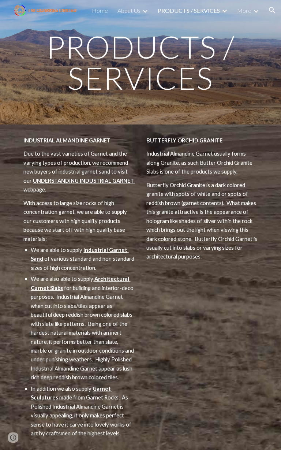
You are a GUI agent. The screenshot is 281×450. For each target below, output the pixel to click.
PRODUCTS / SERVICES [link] (189, 10)
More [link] (244, 10)
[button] (272, 10)
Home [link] (100, 10)
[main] (140, 62)
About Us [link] (128, 10)
